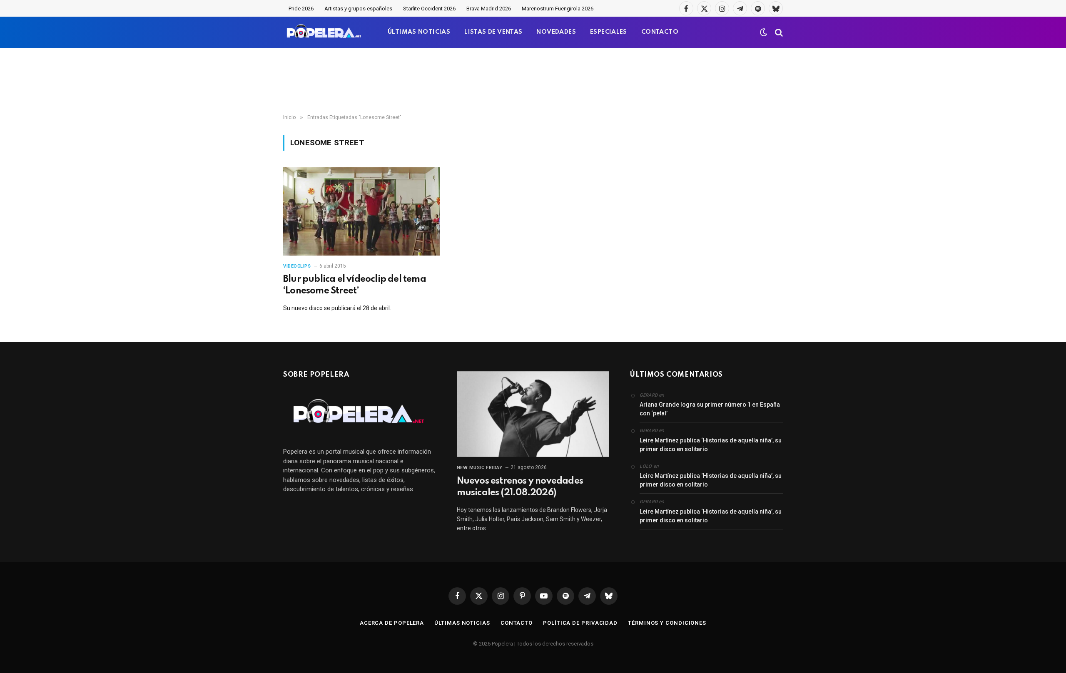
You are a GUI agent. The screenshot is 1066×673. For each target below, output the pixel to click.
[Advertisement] (533, 81)
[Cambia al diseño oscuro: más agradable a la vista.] (764, 32)
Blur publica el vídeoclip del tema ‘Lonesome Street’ (354, 285)
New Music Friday (480, 467)
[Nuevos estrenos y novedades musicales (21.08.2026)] (533, 414)
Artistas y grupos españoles (358, 8)
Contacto (517, 623)
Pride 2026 (301, 8)
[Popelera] (324, 32)
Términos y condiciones (667, 623)
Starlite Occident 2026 (429, 8)
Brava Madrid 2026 (488, 8)
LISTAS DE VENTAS (493, 32)
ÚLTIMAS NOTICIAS (419, 32)
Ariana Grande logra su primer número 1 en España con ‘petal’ (710, 409)
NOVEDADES (556, 32)
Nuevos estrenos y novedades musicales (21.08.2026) (520, 487)
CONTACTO (659, 32)
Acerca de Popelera (392, 623)
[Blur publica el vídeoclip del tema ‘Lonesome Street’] (361, 211)
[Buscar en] (778, 32)
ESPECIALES (608, 32)
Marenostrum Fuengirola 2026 (557, 8)
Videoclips (297, 266)
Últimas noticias (462, 623)
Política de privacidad (580, 623)
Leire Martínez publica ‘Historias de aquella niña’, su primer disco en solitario (711, 444)
